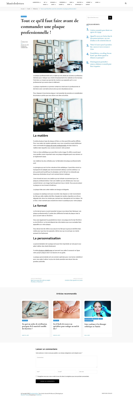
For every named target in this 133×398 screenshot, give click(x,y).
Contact (88, 4)
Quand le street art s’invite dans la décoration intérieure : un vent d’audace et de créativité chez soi (101, 38)
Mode (71, 2)
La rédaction (24, 42)
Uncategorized (89, 320)
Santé (52, 4)
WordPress (38, 395)
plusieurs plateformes (45, 250)
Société (60, 4)
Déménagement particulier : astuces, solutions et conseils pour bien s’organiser (100, 64)
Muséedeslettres (15, 3)
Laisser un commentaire (26, 47)
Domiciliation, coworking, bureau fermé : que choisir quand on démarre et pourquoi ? (100, 55)
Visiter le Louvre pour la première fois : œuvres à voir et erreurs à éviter (101, 47)
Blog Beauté (88, 318)
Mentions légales (107, 393)
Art (45, 2)
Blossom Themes (25, 395)
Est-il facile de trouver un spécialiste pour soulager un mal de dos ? (66, 326)
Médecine (23, 16)
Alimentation (36, 2)
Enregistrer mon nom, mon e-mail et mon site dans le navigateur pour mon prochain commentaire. (63, 376)
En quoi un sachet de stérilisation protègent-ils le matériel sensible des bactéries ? (34, 326)
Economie (52, 2)
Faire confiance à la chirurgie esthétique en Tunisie (95, 325)
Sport (68, 4)
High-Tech (79, 2)
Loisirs (97, 2)
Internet (88, 2)
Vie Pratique (78, 4)
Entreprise (62, 2)
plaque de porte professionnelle (56, 145)
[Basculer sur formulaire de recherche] (125, 3)
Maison (44, 4)
